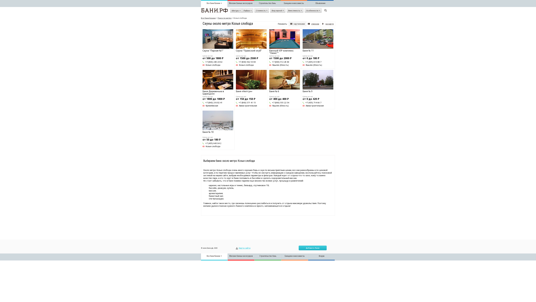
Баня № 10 (208, 132)
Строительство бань (267, 3)
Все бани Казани (208, 18)
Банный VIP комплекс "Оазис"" (281, 52)
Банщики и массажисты (294, 3)
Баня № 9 (307, 91)
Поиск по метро (225, 18)
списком (315, 24)
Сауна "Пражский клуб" (249, 50)
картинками (299, 24)
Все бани (210, 3)
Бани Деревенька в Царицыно (213, 92)
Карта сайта (244, 248)
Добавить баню (313, 248)
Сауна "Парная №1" (213, 50)
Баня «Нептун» (244, 91)
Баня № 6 (274, 91)
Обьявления (320, 3)
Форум (321, 256)
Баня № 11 (308, 50)
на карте (330, 24)
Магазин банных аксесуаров (241, 3)
